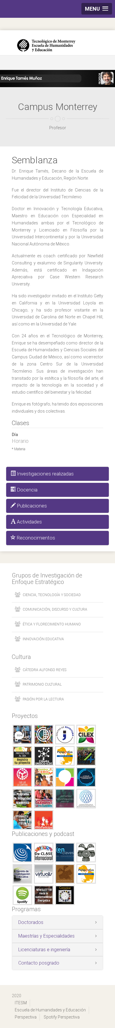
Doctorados (30, 922)
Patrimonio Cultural (42, 684)
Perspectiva (26, 1017)
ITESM (21, 1002)
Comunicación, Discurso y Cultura (55, 609)
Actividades (29, 522)
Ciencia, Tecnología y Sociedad (52, 595)
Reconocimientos (35, 538)
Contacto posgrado (38, 963)
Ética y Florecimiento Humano (52, 624)
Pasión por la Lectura (43, 699)
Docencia (26, 490)
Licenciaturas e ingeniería (44, 949)
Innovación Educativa (43, 639)
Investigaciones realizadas (45, 474)
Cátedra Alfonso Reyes (44, 670)
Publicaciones (31, 506)
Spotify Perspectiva (62, 1017)
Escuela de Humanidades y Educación (50, 1010)
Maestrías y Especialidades (46, 936)
